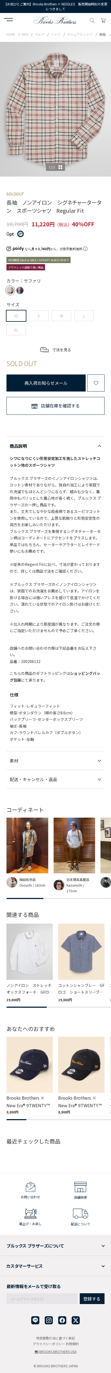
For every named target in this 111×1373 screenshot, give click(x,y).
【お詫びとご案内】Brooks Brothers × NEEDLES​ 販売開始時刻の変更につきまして (55, 6)
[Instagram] (49, 1320)
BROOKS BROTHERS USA (58, 1351)
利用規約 (72, 1343)
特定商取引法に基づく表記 (55, 1338)
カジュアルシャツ (80, 34)
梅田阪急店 (27, 879)
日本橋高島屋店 (78, 879)
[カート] (103, 19)
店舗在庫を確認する (60, 405)
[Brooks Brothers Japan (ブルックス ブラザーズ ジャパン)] (55, 20)
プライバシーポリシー (49, 1343)
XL (16, 330)
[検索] (92, 19)
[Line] (35, 1320)
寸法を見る (61, 349)
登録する (91, 1298)
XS (16, 316)
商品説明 (18, 446)
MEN (25, 34)
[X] (76, 1320)
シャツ (56, 34)
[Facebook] (62, 1320)
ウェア (39, 34)
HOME (10, 34)
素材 (14, 760)
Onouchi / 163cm (32, 885)
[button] (8, 20)
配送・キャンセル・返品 (33, 779)
